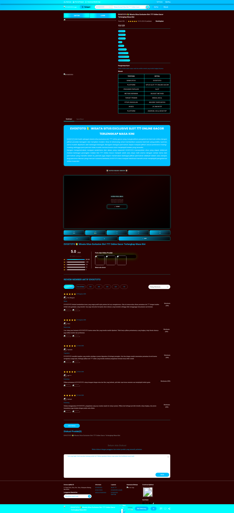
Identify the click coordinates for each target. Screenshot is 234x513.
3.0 (107, 286)
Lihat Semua (71, 425)
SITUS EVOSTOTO (100, 492)
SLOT (120, 42)
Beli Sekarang (141, 508)
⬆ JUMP (144, 238)
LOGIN (103, 15)
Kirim (162, 475)
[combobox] (159, 286)
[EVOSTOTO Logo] (71, 7)
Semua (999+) (69, 286)
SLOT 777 (121, 45)
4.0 (99, 286)
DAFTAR (77, 15)
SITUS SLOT (122, 38)
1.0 (124, 286)
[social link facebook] (150, 503)
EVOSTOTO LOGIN (123, 56)
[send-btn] (89, 496)
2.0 (116, 286)
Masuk (166, 7)
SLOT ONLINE (122, 49)
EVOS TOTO (122, 34)
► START (117, 206)
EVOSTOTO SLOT (123, 53)
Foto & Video (80, 286)
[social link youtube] (147, 503)
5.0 (90, 286)
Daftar (156, 7)
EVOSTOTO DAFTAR (124, 60)
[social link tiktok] (153, 503)
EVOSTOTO (122, 31)
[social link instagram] (143, 503)
